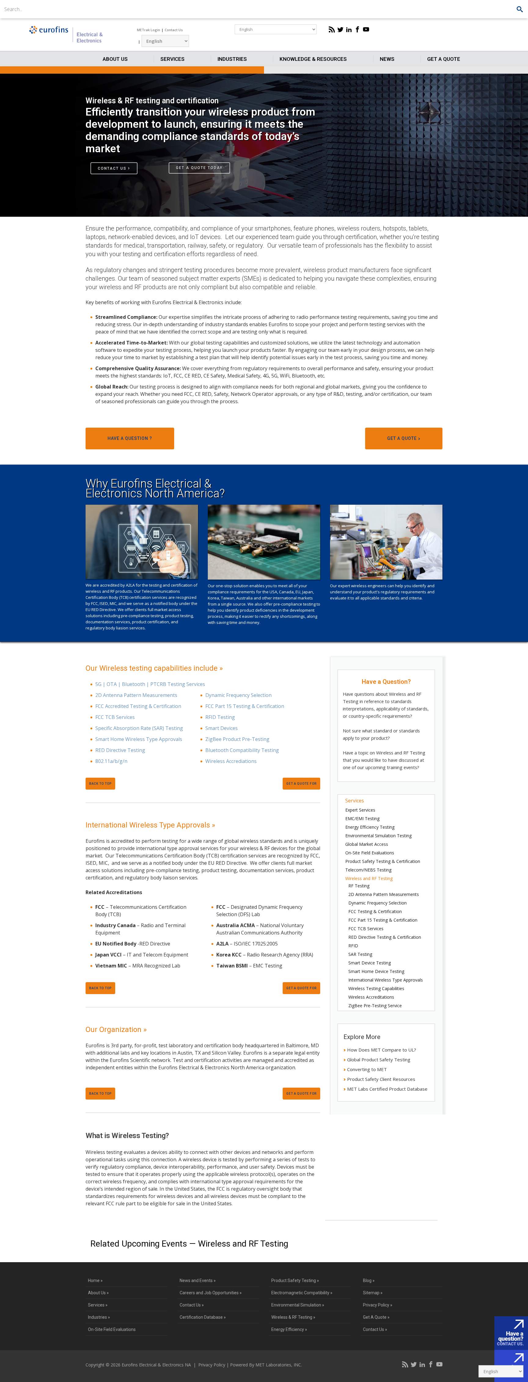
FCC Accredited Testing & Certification (138, 706)
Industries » (99, 1317)
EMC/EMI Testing (362, 818)
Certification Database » (203, 1317)
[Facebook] (357, 29)
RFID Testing (220, 717)
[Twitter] (340, 29)
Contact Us (174, 30)
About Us (115, 59)
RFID (353, 946)
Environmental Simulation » (297, 1305)
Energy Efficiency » (289, 1329)
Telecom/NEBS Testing (368, 870)
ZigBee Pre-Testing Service (375, 1005)
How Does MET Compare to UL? (381, 1050)
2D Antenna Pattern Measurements (136, 695)
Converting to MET (367, 1069)
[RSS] (332, 29)
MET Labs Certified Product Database (387, 1089)
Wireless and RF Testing (369, 878)
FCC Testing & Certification (375, 911)
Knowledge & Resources (313, 59)
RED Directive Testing (120, 750)
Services (172, 59)
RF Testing (358, 886)
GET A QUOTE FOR (301, 783)
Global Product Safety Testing (378, 1059)
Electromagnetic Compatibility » (301, 1292)
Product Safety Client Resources (381, 1079)
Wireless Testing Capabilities (376, 988)
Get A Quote (443, 59)
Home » (95, 1280)
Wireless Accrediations (231, 761)
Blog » (369, 1280)
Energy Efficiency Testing (369, 827)
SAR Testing (360, 954)
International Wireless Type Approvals (385, 980)
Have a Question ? (130, 438)
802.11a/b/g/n (111, 761)
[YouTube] (366, 29)
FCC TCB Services (115, 717)
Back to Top (100, 783)
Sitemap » (373, 1292)
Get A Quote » (376, 1317)
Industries (232, 59)
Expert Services (360, 810)
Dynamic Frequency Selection (238, 695)
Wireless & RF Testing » (293, 1317)
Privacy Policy (211, 1365)
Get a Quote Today (199, 168)
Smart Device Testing (369, 963)
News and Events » (198, 1280)
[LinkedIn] (349, 29)
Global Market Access (366, 844)
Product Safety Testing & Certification (382, 861)
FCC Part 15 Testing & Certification (244, 706)
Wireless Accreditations (371, 997)
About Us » (98, 1292)
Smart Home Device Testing (376, 971)
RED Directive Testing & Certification (384, 937)
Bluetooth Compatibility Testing (242, 750)
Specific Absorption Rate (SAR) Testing (139, 728)
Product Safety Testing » (295, 1280)
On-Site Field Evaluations (369, 853)
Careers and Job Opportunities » (211, 1292)
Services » (98, 1305)
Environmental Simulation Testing (378, 835)
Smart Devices (221, 728)
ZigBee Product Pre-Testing (237, 739)
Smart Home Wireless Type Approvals (138, 739)
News (387, 59)
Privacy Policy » (377, 1305)
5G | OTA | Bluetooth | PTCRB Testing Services (150, 684)
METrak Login (148, 30)
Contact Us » (192, 1305)
